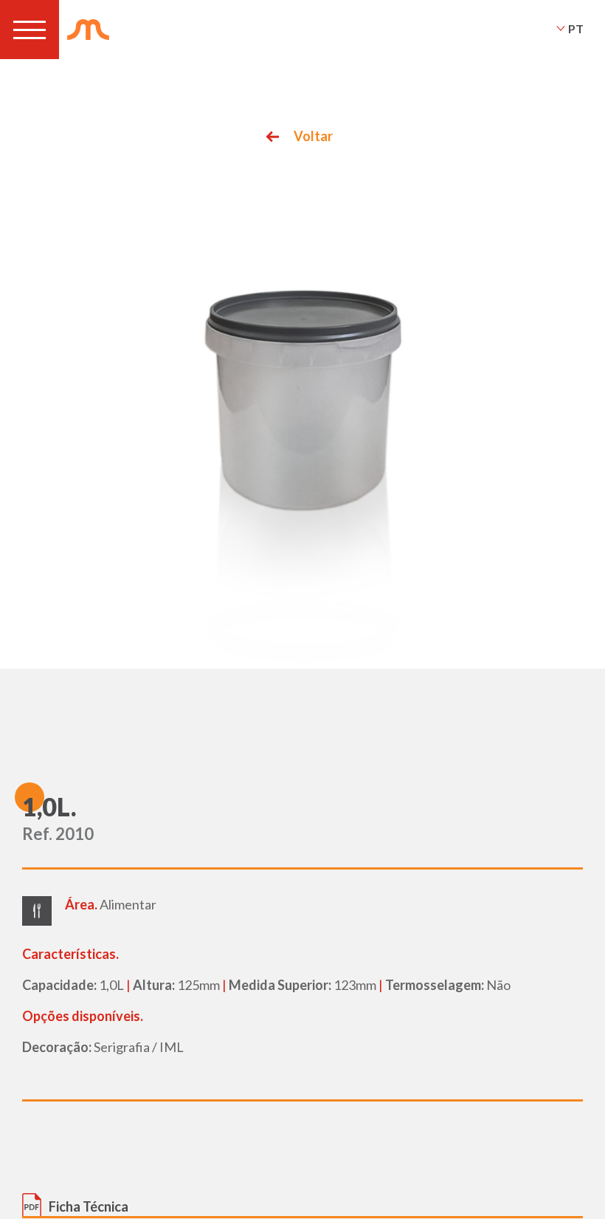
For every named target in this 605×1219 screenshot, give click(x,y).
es (575, 48)
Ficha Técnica (88, 1206)
